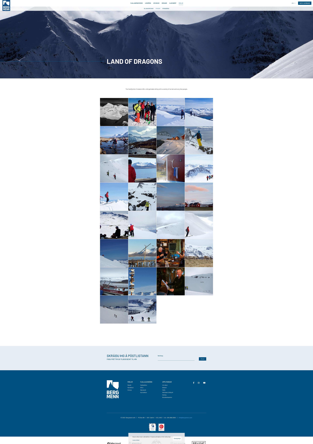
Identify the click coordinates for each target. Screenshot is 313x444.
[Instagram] (198, 382)
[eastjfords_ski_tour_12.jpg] (199, 225)
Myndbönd (130, 387)
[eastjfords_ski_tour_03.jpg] (171, 281)
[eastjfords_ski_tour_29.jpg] (142, 140)
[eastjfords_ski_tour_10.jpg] (142, 253)
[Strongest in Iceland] (161, 427)
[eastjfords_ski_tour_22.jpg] (171, 168)
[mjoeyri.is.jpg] (171, 140)
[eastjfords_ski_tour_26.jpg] (114, 310)
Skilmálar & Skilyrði (167, 392)
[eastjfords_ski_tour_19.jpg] (142, 197)
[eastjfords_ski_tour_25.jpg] (114, 168)
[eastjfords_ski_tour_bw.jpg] (114, 112)
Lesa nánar (136, 440)
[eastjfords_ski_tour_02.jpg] (199, 281)
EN (293, 3)
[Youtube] (204, 382)
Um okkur (165, 385)
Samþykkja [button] (177, 438)
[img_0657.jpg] (199, 140)
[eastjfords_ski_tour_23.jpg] (142, 168)
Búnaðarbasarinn (167, 397)
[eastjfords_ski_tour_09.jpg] (171, 253)
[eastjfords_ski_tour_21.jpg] (199, 168)
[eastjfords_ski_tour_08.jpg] (199, 253)
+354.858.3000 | (173, 417)
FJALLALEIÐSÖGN (146, 382)
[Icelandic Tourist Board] (152, 427)
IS (295, 3)
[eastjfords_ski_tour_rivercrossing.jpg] (114, 140)
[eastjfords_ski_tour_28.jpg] (199, 112)
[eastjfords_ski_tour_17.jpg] (199, 197)
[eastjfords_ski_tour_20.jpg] (114, 197)
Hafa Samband (304, 3)
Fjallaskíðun (143, 385)
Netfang (160, 356)
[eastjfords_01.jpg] (142, 310)
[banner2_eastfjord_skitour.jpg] (171, 112)
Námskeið (143, 390)
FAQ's (163, 390)
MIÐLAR (130, 382)
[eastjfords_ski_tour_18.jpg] (171, 197)
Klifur (141, 387)
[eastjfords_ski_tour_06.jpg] (114, 281)
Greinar (130, 390)
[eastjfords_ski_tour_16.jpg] (114, 225)
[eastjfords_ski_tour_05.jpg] (142, 281)
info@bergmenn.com (185, 417)
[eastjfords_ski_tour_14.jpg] (142, 225)
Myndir (129, 385)
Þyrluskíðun (143, 392)
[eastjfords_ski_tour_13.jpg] (171, 225)
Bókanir (164, 387)
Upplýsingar (167, 382)
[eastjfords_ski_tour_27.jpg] (142, 112)
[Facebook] (194, 382)
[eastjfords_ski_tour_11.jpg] (114, 253)
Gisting (164, 395)
